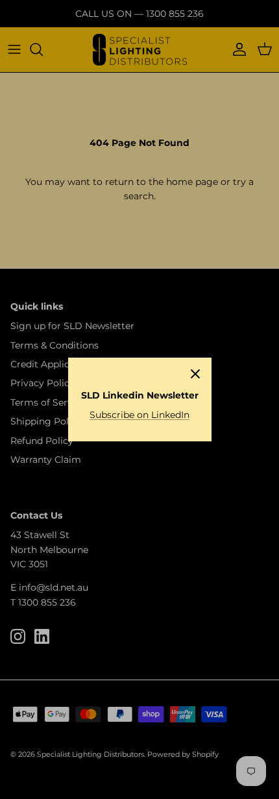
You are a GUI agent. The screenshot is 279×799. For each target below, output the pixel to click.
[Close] (195, 374)
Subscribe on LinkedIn (139, 415)
